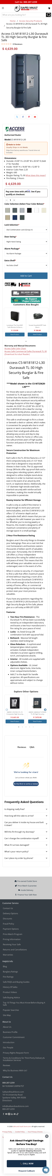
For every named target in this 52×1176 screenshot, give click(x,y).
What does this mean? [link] (36, 175)
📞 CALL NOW (26, 1164)
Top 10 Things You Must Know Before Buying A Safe (24, 1003)
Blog (5, 966)
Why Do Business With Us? (15, 1070)
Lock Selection (11, 225)
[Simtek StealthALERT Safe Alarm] (37, 316)
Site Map (7, 1015)
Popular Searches (11, 1010)
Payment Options (11, 929)
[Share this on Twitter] (17, 117)
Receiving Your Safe (12, 944)
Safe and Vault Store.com (22, 1126)
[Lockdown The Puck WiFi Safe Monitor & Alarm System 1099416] (15, 316)
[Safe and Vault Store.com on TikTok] (17, 1114)
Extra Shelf (10, 260)
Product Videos (10, 992)
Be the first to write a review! (26, 784)
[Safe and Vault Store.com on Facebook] (3, 1114)
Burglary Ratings (10, 971)
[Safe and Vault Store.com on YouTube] (6, 1114)
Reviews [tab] (22, 747)
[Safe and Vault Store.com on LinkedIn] (12, 1114)
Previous (6, 709)
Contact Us (8, 908)
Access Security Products (30, 21)
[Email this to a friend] (35, 117)
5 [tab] (33, 727)
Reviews (6, 1065)
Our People (8, 1047)
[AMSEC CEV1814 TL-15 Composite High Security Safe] (15, 703)
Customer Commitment (14, 1037)
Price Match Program (12, 934)
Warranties (8, 954)
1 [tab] (26, 341)
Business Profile (10, 1032)
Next (45, 709)
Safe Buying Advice (11, 997)
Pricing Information (12, 939)
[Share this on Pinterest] (29, 117)
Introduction (8, 1042)
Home (12, 21)
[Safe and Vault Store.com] (26, 8)
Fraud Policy (8, 923)
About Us (7, 1027)
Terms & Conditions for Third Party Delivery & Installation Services (24, 1059)
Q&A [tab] (32, 747)
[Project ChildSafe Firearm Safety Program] (26, 300)
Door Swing (10, 236)
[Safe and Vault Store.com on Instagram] (9, 1114)
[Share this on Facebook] (23, 117)
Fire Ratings (8, 976)
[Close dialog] (47, 1136)
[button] (45, 1169)
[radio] (7, 210)
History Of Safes (10, 987)
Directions (7, 1100)
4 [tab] (29, 727)
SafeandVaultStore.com (13, 1092)
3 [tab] (26, 727)
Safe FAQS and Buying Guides (16, 982)
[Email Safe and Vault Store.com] (15, 1114)
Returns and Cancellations (15, 949)
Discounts (7, 918)
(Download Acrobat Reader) (17, 354)
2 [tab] (22, 727)
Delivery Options (10, 913)
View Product (14, 334)
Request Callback (27, 1171)
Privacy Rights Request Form (16, 1052)
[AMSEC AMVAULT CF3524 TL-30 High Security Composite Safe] (37, 703)
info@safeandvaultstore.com (15, 1106)
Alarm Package (12, 248)
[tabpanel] (15, 323)
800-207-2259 (30, 2)
